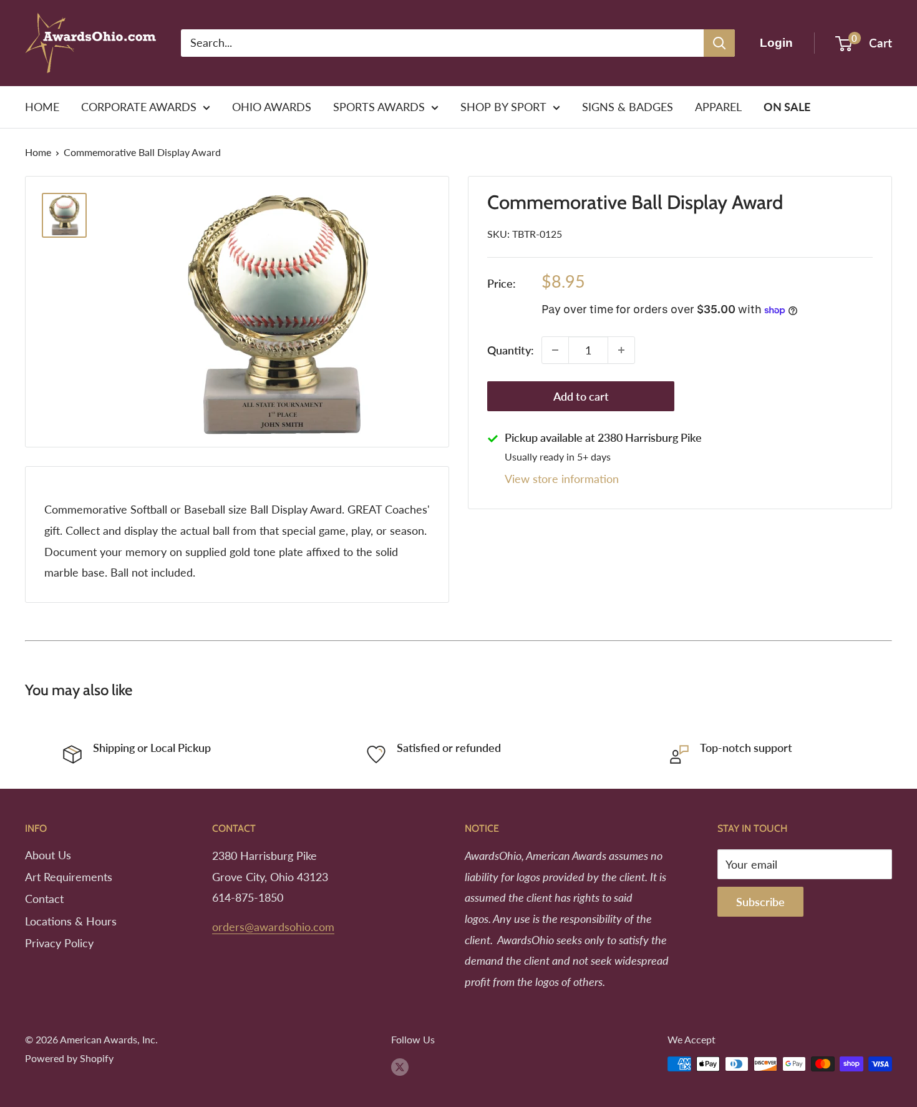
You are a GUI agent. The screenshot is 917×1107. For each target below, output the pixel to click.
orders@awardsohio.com (273, 927)
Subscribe (760, 902)
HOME (42, 107)
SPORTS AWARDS (379, 107)
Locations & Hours (71, 921)
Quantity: (510, 350)
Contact (44, 898)
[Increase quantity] (621, 350)
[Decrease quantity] (555, 350)
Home (38, 152)
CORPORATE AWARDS (138, 107)
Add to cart (581, 396)
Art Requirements (68, 877)
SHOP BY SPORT (503, 107)
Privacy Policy (59, 943)
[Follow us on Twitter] (400, 1066)
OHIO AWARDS (271, 107)
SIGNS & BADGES (627, 107)
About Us (48, 855)
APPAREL (718, 107)
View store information (562, 478)
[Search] (719, 43)
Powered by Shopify (69, 1058)
